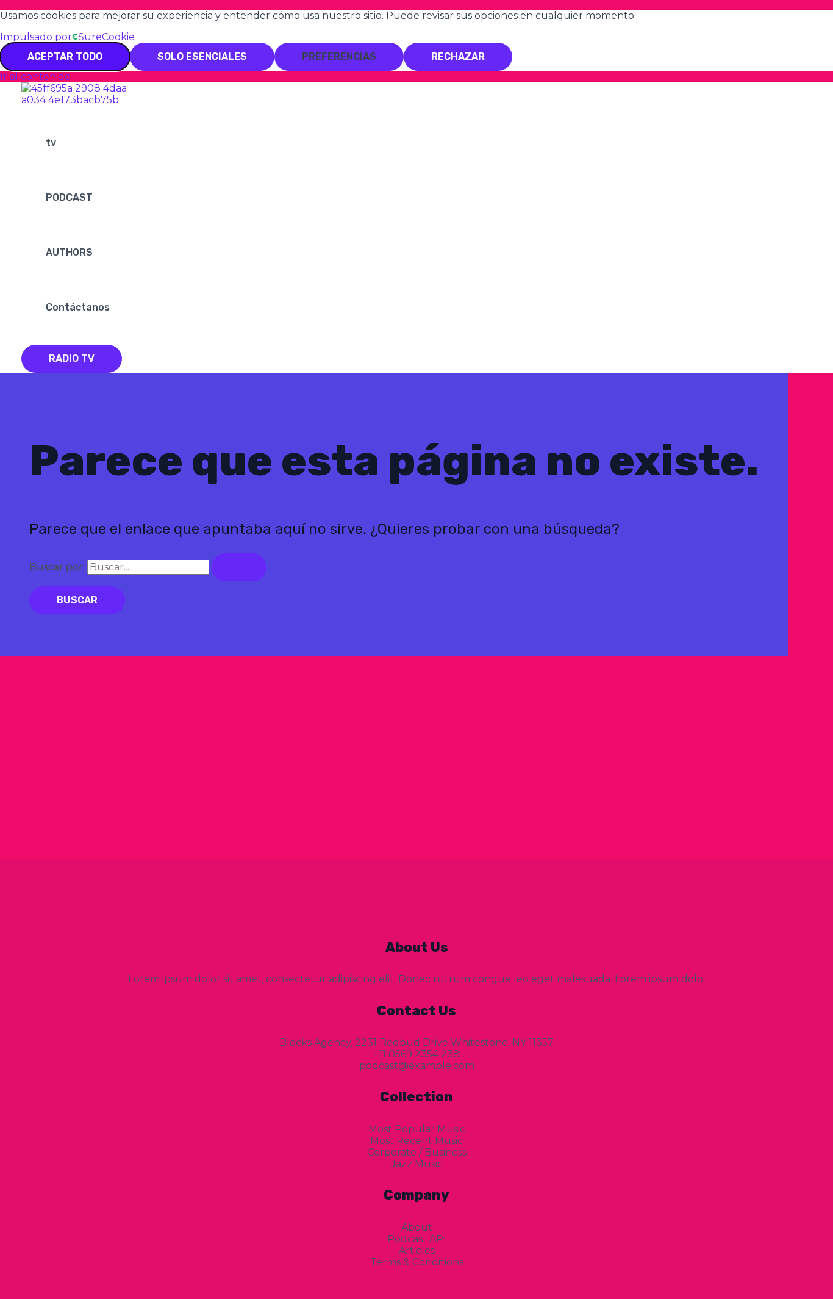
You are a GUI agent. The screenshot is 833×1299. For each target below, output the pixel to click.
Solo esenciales (202, 56)
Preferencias (339, 56)
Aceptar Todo (64, 56)
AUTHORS (69, 252)
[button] (71, 359)
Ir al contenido (35, 76)
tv (51, 142)
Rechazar (458, 56)
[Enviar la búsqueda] (239, 567)
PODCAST (69, 197)
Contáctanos (78, 307)
